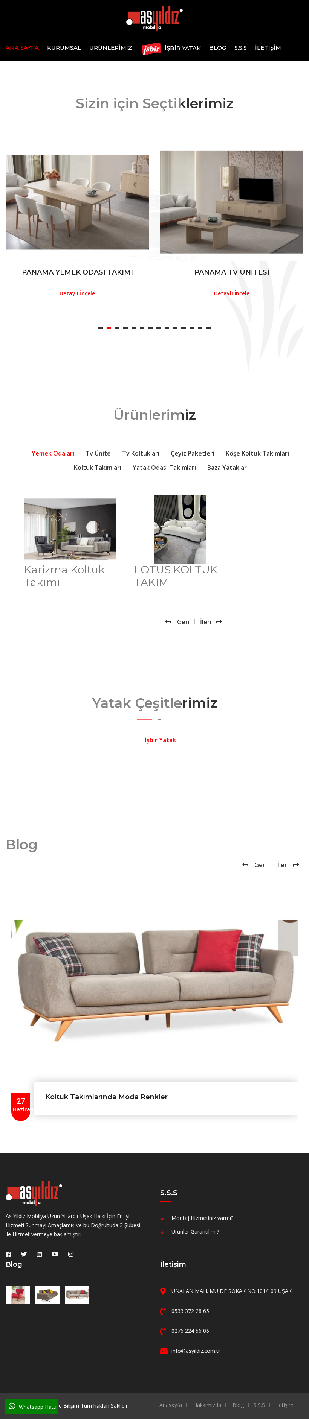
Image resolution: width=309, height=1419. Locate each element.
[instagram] (70, 1254)
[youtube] (55, 1254)
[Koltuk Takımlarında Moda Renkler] (77, 1295)
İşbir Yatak (182, 48)
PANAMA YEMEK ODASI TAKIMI (77, 272)
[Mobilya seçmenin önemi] (18, 1295)
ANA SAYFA (22, 47)
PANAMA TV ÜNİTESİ (231, 272)
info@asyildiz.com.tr (195, 1350)
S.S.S (240, 47)
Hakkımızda (207, 1404)
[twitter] (24, 1254)
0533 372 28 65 (190, 1310)
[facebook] (8, 1254)
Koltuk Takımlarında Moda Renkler (106, 1097)
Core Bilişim (64, 1405)
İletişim (268, 47)
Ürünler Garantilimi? (195, 1231)
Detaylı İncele (77, 293)
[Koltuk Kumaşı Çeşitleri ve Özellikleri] (47, 1295)
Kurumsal (64, 47)
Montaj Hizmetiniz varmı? (202, 1217)
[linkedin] (39, 1254)
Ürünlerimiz (110, 47)
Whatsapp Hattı (37, 1406)
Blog (217, 47)
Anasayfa (170, 1404)
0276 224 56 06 (190, 1330)
